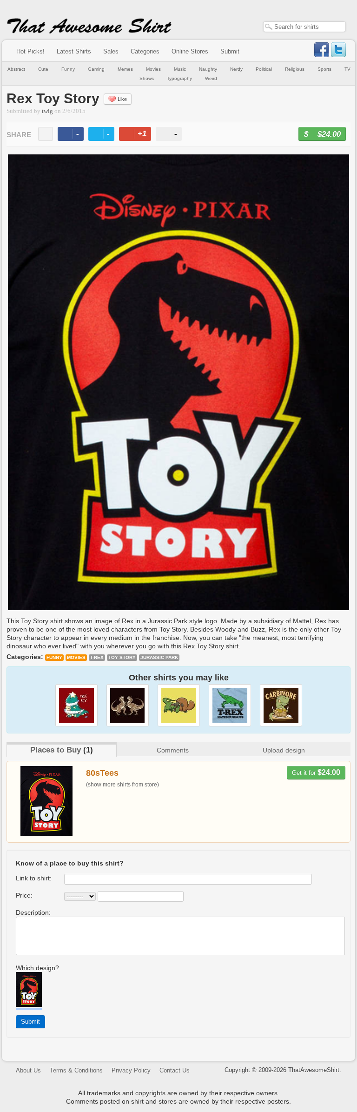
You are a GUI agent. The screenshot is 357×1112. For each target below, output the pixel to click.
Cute (43, 69)
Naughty (208, 69)
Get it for (316, 772)
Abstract (16, 69)
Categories (145, 51)
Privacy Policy (131, 1070)
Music (180, 69)
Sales (111, 51)
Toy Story (122, 657)
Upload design (284, 750)
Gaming (96, 69)
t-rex (97, 657)
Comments (173, 750)
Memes (125, 69)
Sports (324, 69)
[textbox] (304, 26)
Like (122, 99)
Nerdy (236, 69)
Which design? (37, 968)
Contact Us (174, 1070)
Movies (153, 69)
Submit (229, 51)
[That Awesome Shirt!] (89, 31)
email (45, 134)
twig (47, 111)
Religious (294, 69)
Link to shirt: (34, 878)
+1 (139, 135)
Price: (24, 895)
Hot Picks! (30, 51)
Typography (179, 78)
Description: (33, 912)
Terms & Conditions (76, 1070)
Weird (211, 78)
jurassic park (159, 657)
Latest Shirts (74, 51)
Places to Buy (55, 750)
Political (264, 69)
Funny (68, 69)
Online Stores (190, 51)
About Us (28, 1070)
